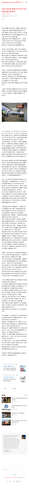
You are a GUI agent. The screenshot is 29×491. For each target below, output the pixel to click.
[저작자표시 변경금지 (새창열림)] (18, 388)
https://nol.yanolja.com (9, 364)
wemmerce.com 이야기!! (11, 2)
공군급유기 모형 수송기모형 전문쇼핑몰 (9, 380)
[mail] (21, 482)
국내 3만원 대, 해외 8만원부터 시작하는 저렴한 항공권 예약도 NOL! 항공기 (10, 369)
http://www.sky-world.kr (9, 375)
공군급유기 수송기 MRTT (8, 377)
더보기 (25, 395)
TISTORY (15, 474)
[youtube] (17, 482)
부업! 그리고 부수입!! (6, 14)
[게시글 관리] (9, 389)
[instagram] (14, 482)
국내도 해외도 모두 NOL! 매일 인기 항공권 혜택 (9, 366)
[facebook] (7, 482)
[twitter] (11, 482)
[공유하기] (7, 389)
